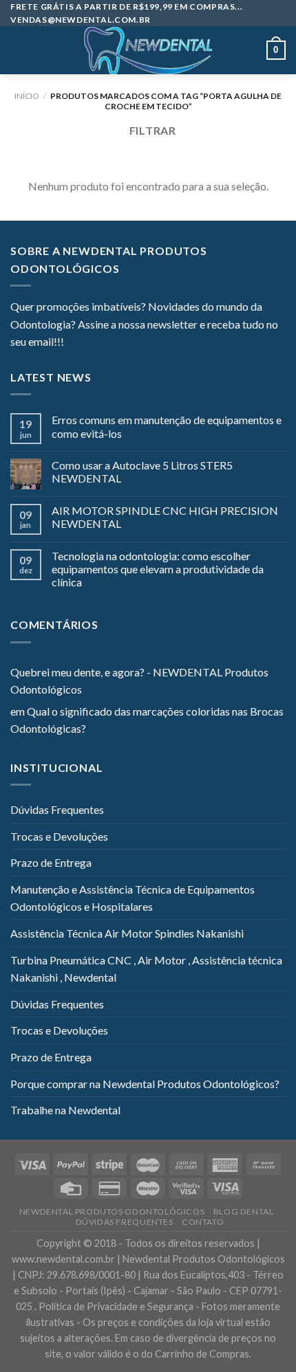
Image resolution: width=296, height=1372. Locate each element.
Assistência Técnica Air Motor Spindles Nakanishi (127, 933)
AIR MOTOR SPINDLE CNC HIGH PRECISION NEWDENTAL (165, 517)
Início (26, 96)
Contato (203, 1222)
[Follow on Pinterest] (141, 343)
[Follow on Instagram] (91, 343)
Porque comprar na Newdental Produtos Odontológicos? (144, 1083)
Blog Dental (243, 1211)
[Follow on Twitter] (108, 343)
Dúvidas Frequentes (57, 809)
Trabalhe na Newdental (65, 1109)
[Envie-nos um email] (124, 343)
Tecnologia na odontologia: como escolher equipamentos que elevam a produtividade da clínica (158, 568)
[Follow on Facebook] (74, 343)
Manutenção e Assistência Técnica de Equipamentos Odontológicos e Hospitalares (132, 898)
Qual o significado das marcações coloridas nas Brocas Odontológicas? (147, 720)
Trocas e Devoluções (59, 836)
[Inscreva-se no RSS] (158, 343)
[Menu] (18, 50)
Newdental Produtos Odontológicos (112, 1211)
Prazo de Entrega (51, 862)
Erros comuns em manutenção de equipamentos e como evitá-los (167, 426)
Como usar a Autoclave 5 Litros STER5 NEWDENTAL (142, 471)
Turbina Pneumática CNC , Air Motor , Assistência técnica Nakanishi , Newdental (146, 968)
